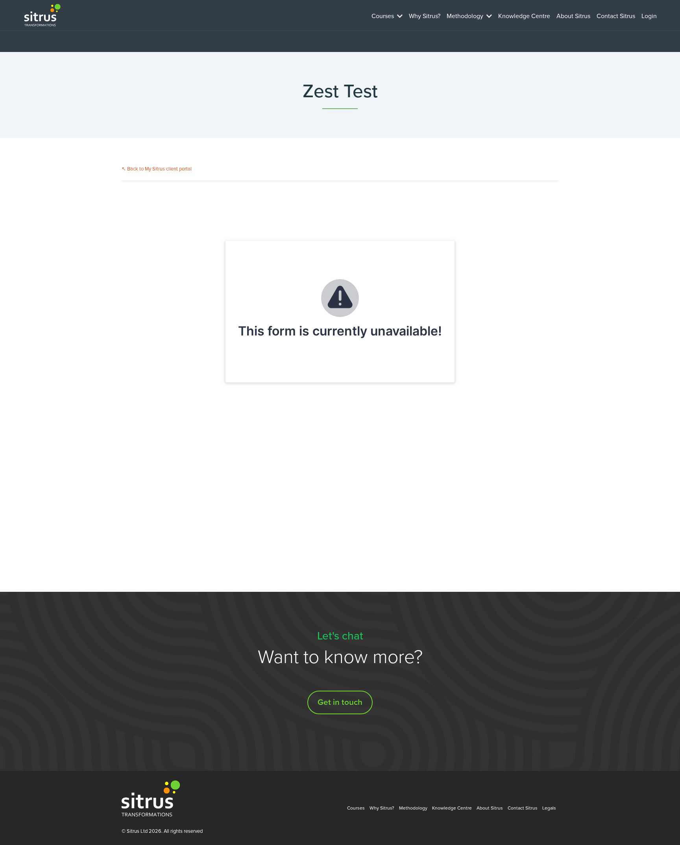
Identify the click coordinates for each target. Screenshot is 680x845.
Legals (549, 808)
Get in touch (340, 702)
